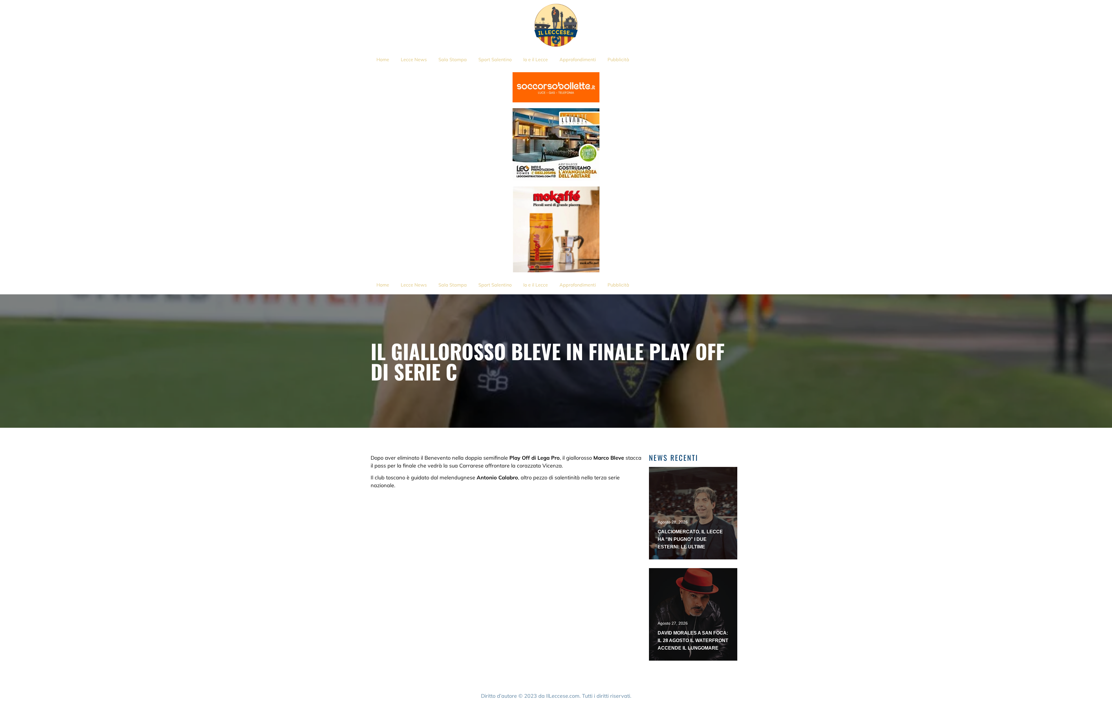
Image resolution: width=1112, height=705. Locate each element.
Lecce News (414, 59)
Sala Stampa (452, 59)
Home (382, 59)
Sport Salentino (495, 59)
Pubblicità (618, 59)
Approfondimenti (577, 59)
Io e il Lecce (535, 59)
